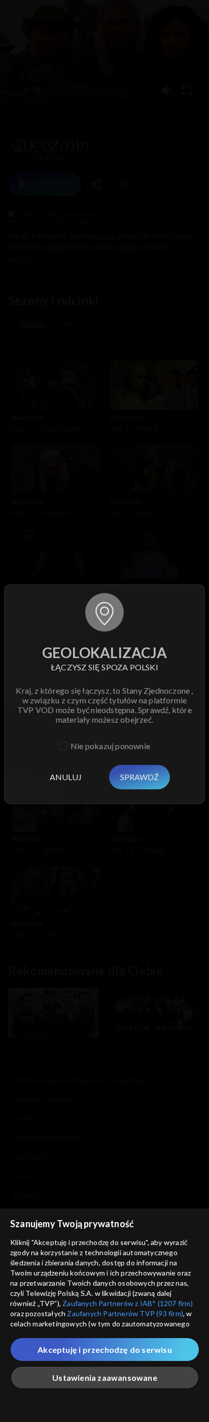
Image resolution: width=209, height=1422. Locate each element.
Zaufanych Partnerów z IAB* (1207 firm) (127, 1303)
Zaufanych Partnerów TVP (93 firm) (125, 1313)
